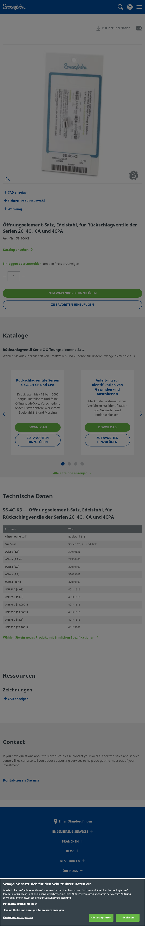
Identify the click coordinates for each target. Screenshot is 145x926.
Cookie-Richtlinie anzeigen (20, 910)
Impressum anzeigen (51, 910)
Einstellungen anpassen (18, 917)
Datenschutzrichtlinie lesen (20, 904)
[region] (72, 902)
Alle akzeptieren (101, 917)
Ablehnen (128, 917)
